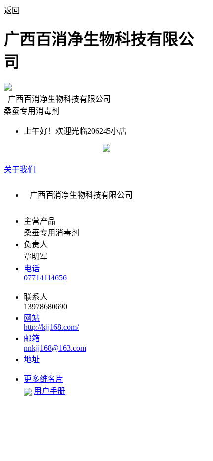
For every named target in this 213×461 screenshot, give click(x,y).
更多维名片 (43, 379)
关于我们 (20, 169)
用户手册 (49, 391)
